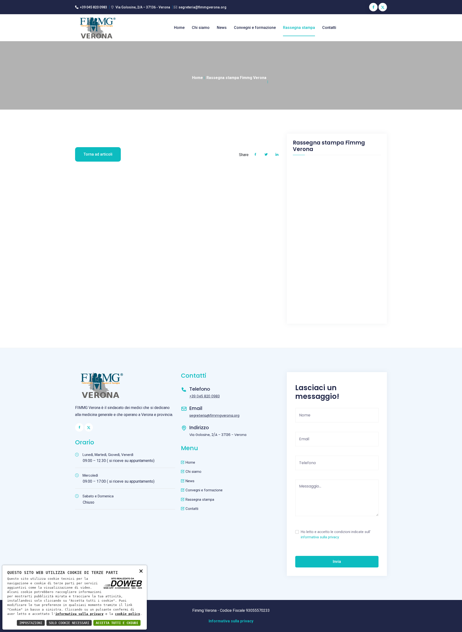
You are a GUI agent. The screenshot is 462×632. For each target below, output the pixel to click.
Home (179, 27)
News (222, 27)
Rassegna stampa (299, 27)
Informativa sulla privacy (231, 621)
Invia (337, 561)
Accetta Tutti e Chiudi (117, 623)
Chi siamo (201, 27)
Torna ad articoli (97, 154)
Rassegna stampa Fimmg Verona (236, 77)
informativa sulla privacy (320, 537)
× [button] (141, 570)
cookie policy (127, 614)
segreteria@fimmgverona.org (202, 7)
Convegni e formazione (255, 27)
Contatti (329, 27)
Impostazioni (30, 623)
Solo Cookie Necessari (69, 623)
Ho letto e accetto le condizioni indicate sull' (336, 535)
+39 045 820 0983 (93, 7)
